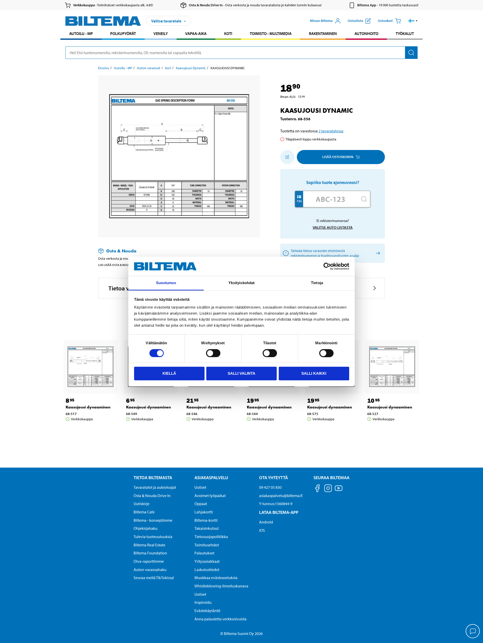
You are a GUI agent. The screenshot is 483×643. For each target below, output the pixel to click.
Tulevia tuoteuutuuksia (153, 536)
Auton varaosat (148, 68)
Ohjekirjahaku (145, 528)
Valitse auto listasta (333, 227)
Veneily (160, 33)
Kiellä (169, 373)
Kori (168, 68)
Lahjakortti (203, 511)
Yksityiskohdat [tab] (241, 283)
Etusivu (103, 68)
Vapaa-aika (196, 33)
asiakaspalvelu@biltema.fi (281, 495)
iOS (262, 530)
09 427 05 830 (270, 487)
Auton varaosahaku (150, 569)
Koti (228, 33)
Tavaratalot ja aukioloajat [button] (155, 487)
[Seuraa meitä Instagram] (328, 489)
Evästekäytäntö (207, 610)
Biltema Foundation (150, 552)
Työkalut (405, 33)
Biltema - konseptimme (153, 520)
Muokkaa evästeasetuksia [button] (215, 577)
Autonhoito (366, 33)
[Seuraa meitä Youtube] (339, 491)
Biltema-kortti (206, 520)
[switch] (213, 353)
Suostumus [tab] (166, 283)
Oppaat (200, 503)
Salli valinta (241, 373)
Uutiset (200, 487)
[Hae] (411, 52)
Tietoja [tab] (317, 283)
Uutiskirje (141, 503)
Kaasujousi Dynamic (191, 68)
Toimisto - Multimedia (271, 33)
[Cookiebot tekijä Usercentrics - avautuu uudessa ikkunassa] (327, 266)
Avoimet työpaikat (210, 495)
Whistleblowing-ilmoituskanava (221, 585)
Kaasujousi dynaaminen (88, 407)
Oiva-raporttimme (149, 561)
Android (266, 521)
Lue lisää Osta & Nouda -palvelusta (124, 265)
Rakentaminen (323, 33)
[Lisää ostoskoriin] (287, 157)
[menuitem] (81, 34)
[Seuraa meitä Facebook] (317, 489)
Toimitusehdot (206, 544)
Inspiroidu (203, 602)
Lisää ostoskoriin (337, 157)
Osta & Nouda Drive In (152, 495)
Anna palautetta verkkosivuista (220, 618)
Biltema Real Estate (149, 544)
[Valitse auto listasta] (377, 253)
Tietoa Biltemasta (153, 477)
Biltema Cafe (144, 511)
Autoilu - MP (81, 33)
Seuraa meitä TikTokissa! (154, 577)
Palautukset (204, 552)
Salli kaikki (313, 373)
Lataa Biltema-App (278, 512)
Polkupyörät (123, 33)
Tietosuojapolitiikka (211, 536)
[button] (413, 21)
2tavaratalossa (330, 130)
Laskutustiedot (206, 569)
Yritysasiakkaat (207, 561)
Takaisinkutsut (206, 528)
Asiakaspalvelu (211, 477)
